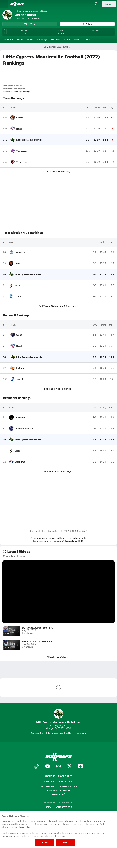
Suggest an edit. (73, 540)
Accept (44, 842)
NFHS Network (63, 807)
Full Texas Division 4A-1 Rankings (57, 306)
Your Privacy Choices (58, 790)
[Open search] (96, 4)
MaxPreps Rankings (22, 91)
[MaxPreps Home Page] (45, 46)
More (85, 39)
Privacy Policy (66, 781)
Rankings (55, 39)
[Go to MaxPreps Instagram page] (58, 766)
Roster (20, 39)
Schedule (8, 39)
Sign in (108, 3)
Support (57, 794)
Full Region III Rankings (57, 388)
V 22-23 (28, 24)
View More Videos (57, 657)
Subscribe (49, 781)
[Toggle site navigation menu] (4, 4)
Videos (30, 39)
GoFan (48, 807)
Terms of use (47, 786)
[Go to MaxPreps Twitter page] (69, 766)
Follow (89, 24)
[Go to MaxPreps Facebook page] (80, 766)
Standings (42, 39)
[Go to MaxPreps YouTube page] (47, 766)
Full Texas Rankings (57, 171)
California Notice (68, 786)
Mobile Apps (65, 776)
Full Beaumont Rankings (57, 471)
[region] (58, 829)
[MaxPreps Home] (17, 4)
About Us (50, 776)
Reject (66, 842)
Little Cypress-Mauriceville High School (58, 722)
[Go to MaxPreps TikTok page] (36, 766)
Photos (66, 39)
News (76, 39)
